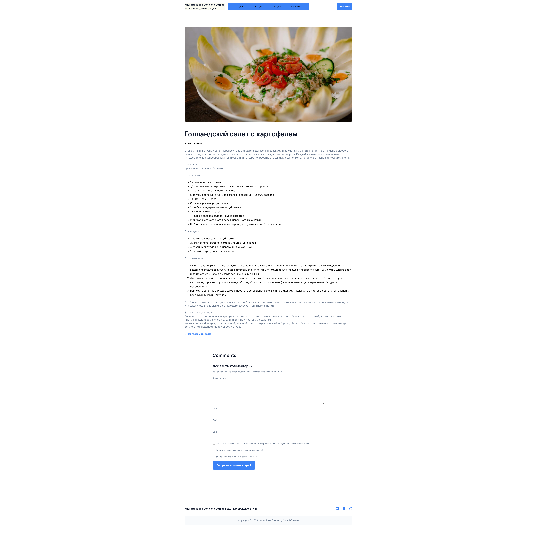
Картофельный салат (199, 333)
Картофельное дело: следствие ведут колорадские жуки (221, 508)
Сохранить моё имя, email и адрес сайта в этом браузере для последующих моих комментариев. (263, 443)
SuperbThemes (291, 520)
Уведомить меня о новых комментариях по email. (240, 450)
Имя (215, 408)
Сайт (215, 432)
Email (216, 420)
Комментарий (220, 378)
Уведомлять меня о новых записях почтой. (236, 457)
